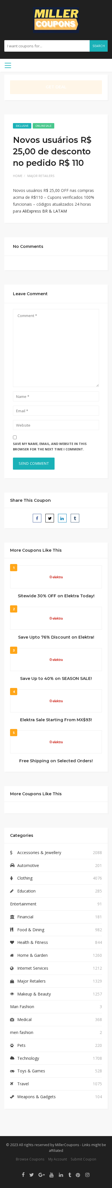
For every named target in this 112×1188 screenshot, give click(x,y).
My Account (57, 1159)
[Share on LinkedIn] (62, 518)
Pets (21, 1045)
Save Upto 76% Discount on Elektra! (56, 637)
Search (98, 46)
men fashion (21, 1032)
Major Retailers (40, 176)
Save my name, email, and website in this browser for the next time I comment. (50, 446)
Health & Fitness (32, 942)
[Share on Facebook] (37, 518)
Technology (28, 1058)
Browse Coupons (30, 1159)
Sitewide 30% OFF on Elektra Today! (56, 595)
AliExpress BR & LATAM (44, 211)
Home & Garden (32, 955)
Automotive (28, 865)
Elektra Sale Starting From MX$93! (56, 719)
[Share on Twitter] (49, 518)
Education (26, 891)
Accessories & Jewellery (39, 852)
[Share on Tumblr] (75, 518)
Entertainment (23, 904)
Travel (23, 1083)
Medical (24, 1019)
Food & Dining (30, 929)
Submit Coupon (83, 1159)
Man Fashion (22, 1006)
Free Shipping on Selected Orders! (56, 760)
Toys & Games (31, 1071)
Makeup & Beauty (34, 994)
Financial (25, 916)
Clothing (24, 878)
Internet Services (32, 968)
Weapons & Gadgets (36, 1096)
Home (17, 176)
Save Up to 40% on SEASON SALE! (56, 678)
